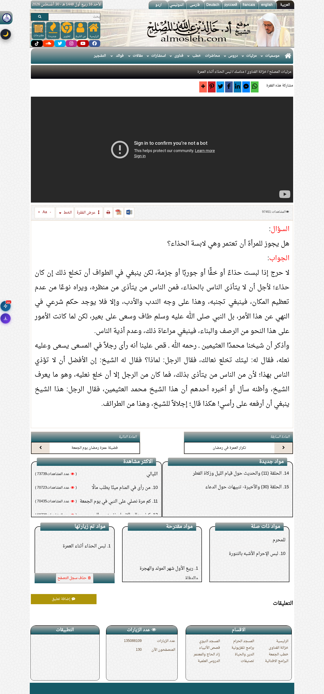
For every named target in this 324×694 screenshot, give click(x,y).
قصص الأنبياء (209, 648)
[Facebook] (229, 86)
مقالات (138, 56)
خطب (196, 56)
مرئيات (251, 56)
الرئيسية (282, 641)
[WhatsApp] (255, 86)
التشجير (100, 56)
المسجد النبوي (209, 641)
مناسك (239, 72)
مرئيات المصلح (280, 72)
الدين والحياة (244, 654)
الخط (67, 212)
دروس (233, 56)
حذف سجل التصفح (72, 578)
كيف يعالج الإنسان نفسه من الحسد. (118, 475)
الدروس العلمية (209, 661)
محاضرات (212, 56)
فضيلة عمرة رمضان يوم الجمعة (94, 448)
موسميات (272, 56)
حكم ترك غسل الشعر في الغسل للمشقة (115, 502)
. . (32, 688)
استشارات (158, 56)
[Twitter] (220, 86)
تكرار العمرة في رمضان (229, 448)
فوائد (120, 56)
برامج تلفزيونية (242, 648)
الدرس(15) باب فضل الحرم (168, 559)
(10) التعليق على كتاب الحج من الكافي (248, 508)
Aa (45, 212)
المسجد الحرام (243, 641)
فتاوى (178, 56)
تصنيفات (247, 661)
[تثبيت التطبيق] (5, 318)
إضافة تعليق (61, 599)
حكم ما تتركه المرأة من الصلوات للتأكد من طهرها (106, 489)
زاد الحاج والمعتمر (207, 654)
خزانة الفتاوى (256, 72)
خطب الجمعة (278, 654)
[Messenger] (246, 86)
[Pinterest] (212, 86)
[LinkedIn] (237, 86)
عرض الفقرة (86, 212)
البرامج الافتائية (276, 661)
